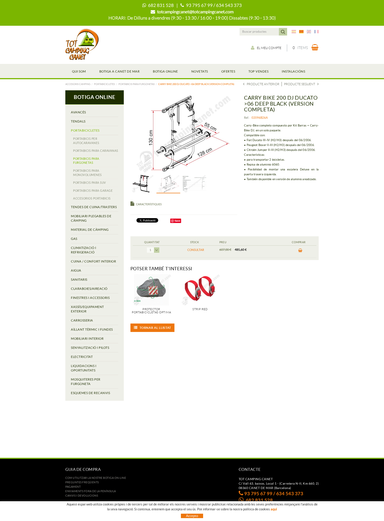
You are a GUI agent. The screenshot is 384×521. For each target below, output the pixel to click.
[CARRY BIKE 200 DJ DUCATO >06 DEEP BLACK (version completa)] (182, 133)
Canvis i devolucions (81, 495)
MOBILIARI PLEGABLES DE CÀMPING (91, 218)
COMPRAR (298, 251)
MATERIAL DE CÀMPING (90, 229)
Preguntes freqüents (82, 482)
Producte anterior (263, 84)
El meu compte (269, 48)
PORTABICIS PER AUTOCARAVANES (86, 141)
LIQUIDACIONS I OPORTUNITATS (83, 368)
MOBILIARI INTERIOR (87, 338)
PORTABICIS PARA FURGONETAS (136, 84)
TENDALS (78, 121)
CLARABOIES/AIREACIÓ (89, 288)
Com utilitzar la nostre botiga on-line (95, 477)
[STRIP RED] (200, 290)
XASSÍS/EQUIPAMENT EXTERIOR (87, 309)
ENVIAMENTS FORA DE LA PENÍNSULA (90, 491)
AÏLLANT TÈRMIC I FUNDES (92, 329)
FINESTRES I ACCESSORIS (90, 298)
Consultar (195, 250)
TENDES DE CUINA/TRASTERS (94, 207)
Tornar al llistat (155, 328)
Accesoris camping (77, 84)
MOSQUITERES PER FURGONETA (85, 382)
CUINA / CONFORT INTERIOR (93, 261)
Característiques (149, 204)
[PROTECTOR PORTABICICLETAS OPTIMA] (151, 290)
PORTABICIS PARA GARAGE (93, 190)
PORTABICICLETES (104, 84)
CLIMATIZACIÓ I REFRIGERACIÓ (83, 250)
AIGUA (76, 270)
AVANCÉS (78, 112)
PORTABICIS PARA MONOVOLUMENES (87, 173)
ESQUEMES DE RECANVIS (90, 393)
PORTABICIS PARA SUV (89, 182)
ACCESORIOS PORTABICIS (92, 198)
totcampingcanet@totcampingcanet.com (195, 11)
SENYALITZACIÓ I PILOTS (90, 347)
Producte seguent (299, 84)
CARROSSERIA (82, 320)
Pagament (73, 486)
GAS (74, 239)
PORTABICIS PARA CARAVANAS (95, 150)
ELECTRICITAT (82, 357)
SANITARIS (79, 279)
